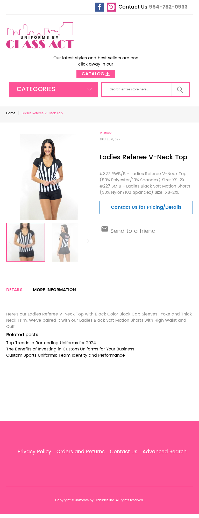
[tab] (14, 290)
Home (10, 113)
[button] (65, 242)
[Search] (180, 89)
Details (14, 289)
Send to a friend (132, 231)
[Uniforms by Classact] (40, 35)
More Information (54, 289)
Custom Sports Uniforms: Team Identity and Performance (65, 355)
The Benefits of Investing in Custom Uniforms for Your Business (70, 349)
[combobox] (145, 89)
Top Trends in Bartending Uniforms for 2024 (51, 343)
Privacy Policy (34, 452)
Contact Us (132, 7)
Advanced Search (165, 452)
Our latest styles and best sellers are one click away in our (95, 64)
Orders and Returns (80, 452)
